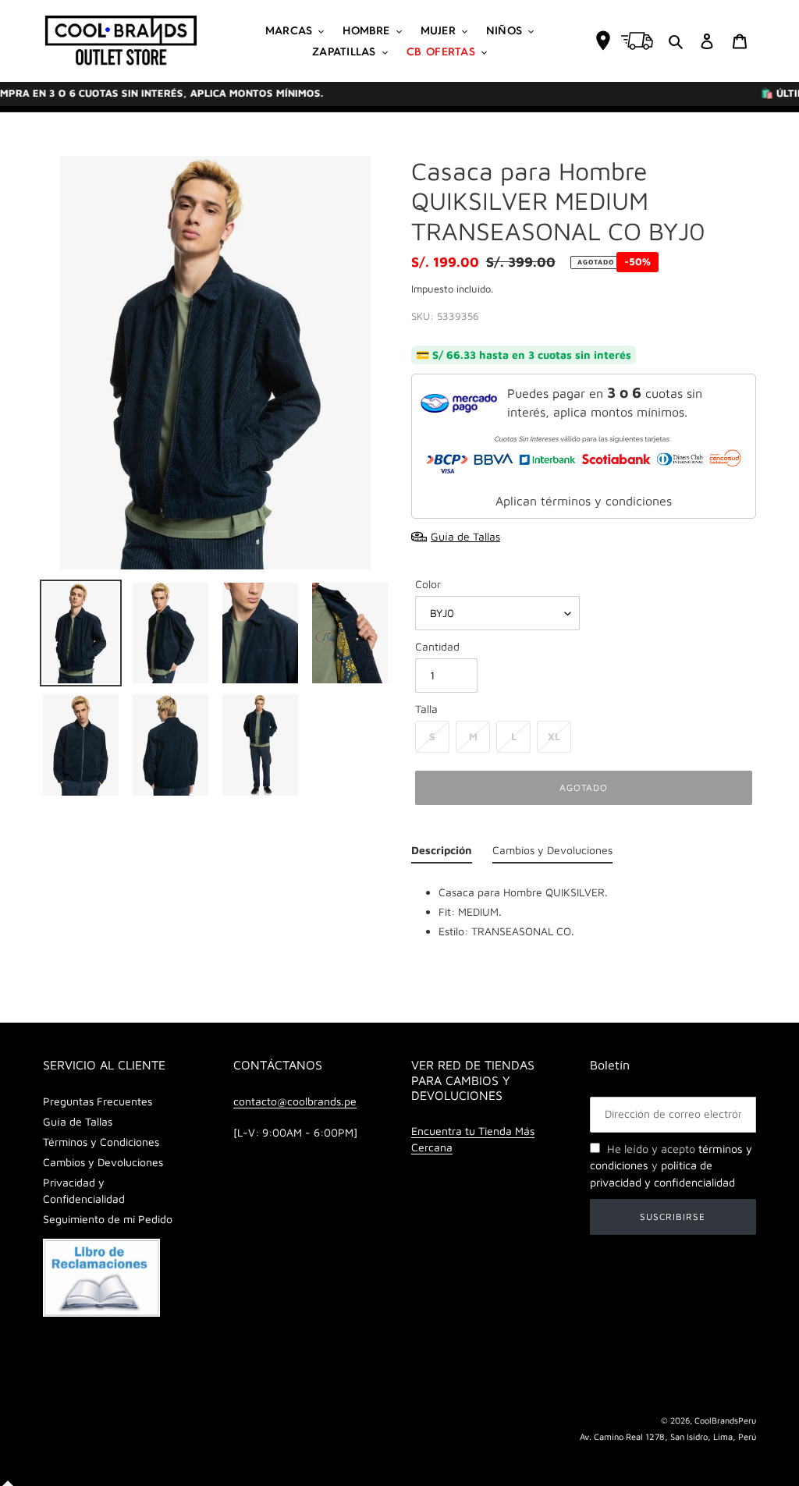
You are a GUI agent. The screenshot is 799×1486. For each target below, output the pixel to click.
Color (428, 583)
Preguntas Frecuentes (97, 1101)
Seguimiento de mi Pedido (107, 1218)
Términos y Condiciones (101, 1141)
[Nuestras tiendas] (603, 40)
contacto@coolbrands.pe (295, 1101)
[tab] (441, 854)
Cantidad (437, 646)
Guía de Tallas (77, 1121)
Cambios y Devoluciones (103, 1162)
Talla (426, 708)
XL (554, 736)
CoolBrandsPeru (725, 1420)
